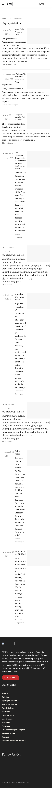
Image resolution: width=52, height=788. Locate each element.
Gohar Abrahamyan (10, 105)
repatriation (18, 19)
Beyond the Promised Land (19, 32)
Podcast (5, 737)
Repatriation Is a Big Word (20, 552)
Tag (10, 19)
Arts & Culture (8, 708)
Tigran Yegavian (9, 143)
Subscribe (10, 677)
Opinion (5, 697)
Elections (6, 711)
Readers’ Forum (8, 733)
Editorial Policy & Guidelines (14, 740)
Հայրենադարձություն (13, 255)
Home (4, 19)
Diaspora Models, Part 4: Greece (20, 117)
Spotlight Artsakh (9, 700)
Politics (5, 693)
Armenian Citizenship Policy (19, 297)
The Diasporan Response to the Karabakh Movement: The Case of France (20, 160)
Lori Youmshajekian (10, 64)
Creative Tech (8, 715)
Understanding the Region (13, 729)
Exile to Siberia (18, 452)
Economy (6, 722)
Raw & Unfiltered (9, 704)
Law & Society (8, 719)
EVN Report (7, 285)
